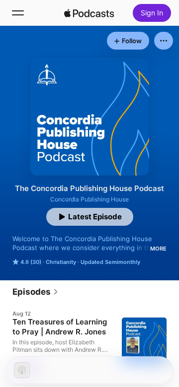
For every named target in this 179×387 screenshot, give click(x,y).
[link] (35, 291)
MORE (158, 248)
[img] (89, 13)
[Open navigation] (18, 13)
